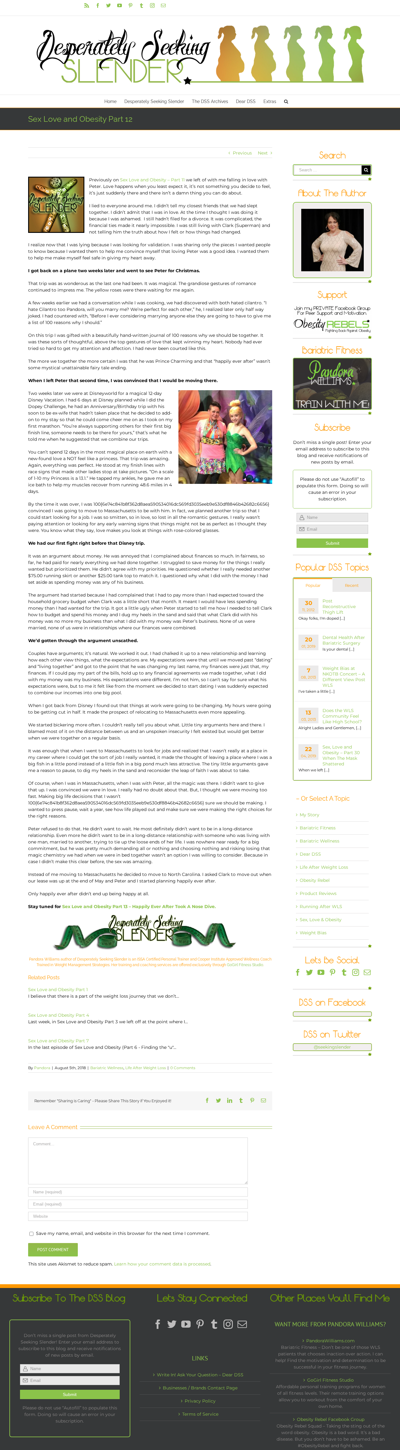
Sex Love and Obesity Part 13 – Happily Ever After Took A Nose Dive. (139, 906)
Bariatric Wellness (106, 1067)
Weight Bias (313, 933)
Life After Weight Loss (145, 1067)
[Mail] (367, 972)
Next (263, 153)
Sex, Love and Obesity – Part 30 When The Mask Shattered (341, 755)
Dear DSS (310, 854)
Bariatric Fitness (318, 828)
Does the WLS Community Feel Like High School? (342, 716)
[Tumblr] (344, 972)
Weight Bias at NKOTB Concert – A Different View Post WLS (343, 677)
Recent (351, 585)
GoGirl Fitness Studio (245, 965)
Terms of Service (200, 1414)
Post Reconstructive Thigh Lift (339, 606)
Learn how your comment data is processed (162, 1264)
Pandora (42, 1067)
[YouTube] (321, 972)
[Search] (286, 101)
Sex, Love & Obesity (321, 919)
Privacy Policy (200, 1401)
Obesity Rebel (315, 880)
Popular (313, 585)
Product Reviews (318, 893)
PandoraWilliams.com (330, 1341)
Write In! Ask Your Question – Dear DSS (200, 1375)
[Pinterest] (332, 972)
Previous (242, 153)
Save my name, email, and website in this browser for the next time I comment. (123, 1233)
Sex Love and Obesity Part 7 (58, 1041)
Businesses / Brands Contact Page (200, 1388)
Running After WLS (321, 906)
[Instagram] (355, 972)
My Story (309, 815)
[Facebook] (297, 972)
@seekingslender (332, 1047)
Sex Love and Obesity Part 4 (58, 1015)
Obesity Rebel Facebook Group (330, 1419)
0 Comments (182, 1067)
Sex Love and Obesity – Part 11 (152, 180)
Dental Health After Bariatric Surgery (343, 640)
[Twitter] (309, 972)
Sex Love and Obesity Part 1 (58, 989)
